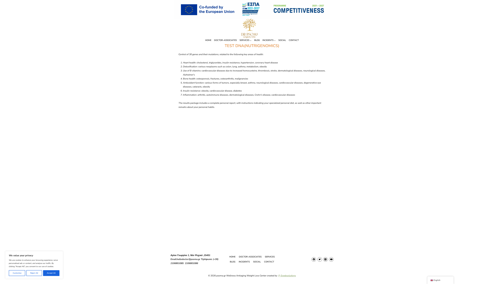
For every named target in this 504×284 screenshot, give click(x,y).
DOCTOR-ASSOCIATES (225, 40)
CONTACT (294, 40)
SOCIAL (282, 40)
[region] (34, 265)
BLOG (257, 40)
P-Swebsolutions (287, 275)
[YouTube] (331, 259)
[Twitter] (319, 259)
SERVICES (270, 256)
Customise (17, 273)
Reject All (34, 273)
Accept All (51, 273)
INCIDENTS (244, 261)
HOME (208, 40)
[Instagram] (325, 259)
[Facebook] (314, 259)
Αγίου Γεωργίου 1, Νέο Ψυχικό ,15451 (190, 255)
